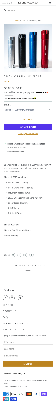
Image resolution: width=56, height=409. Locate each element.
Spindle (7, 105)
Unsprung (13, 380)
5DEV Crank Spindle (23, 76)
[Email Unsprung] (21, 297)
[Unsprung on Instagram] (13, 297)
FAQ (5, 317)
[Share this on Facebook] (19, 255)
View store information (15, 151)
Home (17, 21)
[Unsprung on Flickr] (16, 297)
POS (4, 386)
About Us (10, 311)
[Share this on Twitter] (12, 255)
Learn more (9, 95)
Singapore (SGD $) (13, 373)
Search (8, 305)
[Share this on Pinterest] (25, 255)
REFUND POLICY (13, 329)
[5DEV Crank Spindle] (28, 48)
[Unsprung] (28, 2)
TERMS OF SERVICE (15, 323)
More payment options (28, 133)
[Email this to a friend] (31, 255)
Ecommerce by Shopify (18, 386)
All (23, 21)
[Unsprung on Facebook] (6, 297)
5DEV (6, 81)
